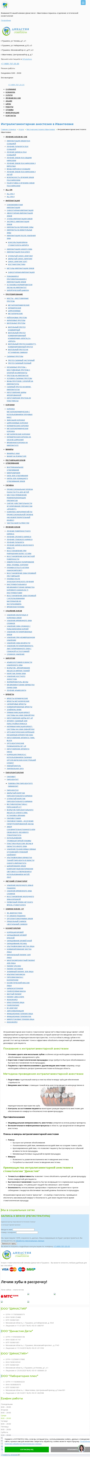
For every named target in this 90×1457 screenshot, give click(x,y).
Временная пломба (15, 607)
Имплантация (13, 201)
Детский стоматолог (16, 881)
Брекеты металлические (18, 701)
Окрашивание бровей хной (19, 941)
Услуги (9, 95)
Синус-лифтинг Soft (17, 261)
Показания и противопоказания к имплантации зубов (17, 279)
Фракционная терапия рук (19, 1016)
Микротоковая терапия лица (20, 1019)
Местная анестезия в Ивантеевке (40, 129)
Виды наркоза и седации (18, 169)
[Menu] (83, 2)
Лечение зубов (13, 527)
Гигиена (10, 485)
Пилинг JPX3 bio (14, 966)
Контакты (11, 116)
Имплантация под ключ (18, 252)
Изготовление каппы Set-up (20, 718)
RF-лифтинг (12, 1008)
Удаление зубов (14, 611)
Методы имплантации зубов (20, 268)
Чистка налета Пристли (18, 523)
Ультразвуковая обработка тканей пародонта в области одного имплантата (20, 860)
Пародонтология (15, 773)
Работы (9, 107)
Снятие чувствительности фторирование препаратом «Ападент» (19, 506)
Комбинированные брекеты (19, 707)
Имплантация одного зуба (19, 249)
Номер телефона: (8, 1232)
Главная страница (8, 129)
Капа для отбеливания (17, 476)
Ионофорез (12, 1022)
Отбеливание (12, 463)
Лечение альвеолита (16, 690)
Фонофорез (12, 1000)
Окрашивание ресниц (17, 943)
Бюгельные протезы (16, 323)
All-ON (9, 190)
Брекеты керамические (17, 698)
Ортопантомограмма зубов (20, 918)
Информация (12, 113)
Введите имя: (6, 1229)
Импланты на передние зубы (20, 227)
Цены (8, 104)
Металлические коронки (18, 434)
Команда (10, 92)
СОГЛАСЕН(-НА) (26, 1449)
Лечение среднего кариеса (19, 537)
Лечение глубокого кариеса (19, 539)
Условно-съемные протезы (19, 378)
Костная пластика (16, 264)
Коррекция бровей (15, 932)
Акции (9, 101)
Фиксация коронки (16, 420)
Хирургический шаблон (18, 290)
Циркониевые (14, 311)
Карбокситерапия (15, 988)
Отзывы (9, 110)
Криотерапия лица (15, 1002)
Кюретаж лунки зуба (16, 673)
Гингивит (11, 777)
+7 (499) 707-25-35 (10, 64)
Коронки (10, 405)
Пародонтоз (12, 790)
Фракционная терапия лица (20, 1014)
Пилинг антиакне (15, 969)
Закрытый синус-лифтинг (20, 259)
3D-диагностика (14, 913)
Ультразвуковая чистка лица (20, 946)
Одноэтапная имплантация (20, 210)
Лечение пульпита (15, 542)
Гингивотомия (14, 818)
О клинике (11, 89)
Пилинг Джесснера (15, 997)
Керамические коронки (18, 426)
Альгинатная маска (16, 974)
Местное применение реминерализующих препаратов (17, 498)
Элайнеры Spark (14, 710)
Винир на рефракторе (16, 456)
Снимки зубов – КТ (15, 909)
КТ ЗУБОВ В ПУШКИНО (16, 916)
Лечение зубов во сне (16, 137)
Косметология (13, 928)
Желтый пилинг (14, 994)
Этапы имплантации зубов (19, 219)
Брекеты (10, 694)
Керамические (14, 308)
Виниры (9, 449)
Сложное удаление (15, 654)
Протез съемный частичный (21, 360)
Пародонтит (13, 779)
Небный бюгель (14, 766)
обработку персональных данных (30, 1241)
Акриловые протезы (16, 320)
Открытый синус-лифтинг (20, 256)
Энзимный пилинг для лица (20, 971)
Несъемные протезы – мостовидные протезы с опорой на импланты (18, 370)
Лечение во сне (13, 98)
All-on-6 (10, 197)
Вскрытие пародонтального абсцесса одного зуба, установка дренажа (20, 813)
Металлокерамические (19, 305)
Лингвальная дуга (15, 768)
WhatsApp (27, 59)
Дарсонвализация (15, 1011)
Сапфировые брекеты (16, 704)
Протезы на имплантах (17, 375)
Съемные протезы (15, 356)
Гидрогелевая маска (16, 991)
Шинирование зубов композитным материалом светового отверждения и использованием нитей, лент (20, 871)
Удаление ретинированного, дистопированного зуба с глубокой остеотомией (20, 648)
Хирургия (10, 658)
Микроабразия (13, 473)
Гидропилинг (13, 1005)
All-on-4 (10, 194)
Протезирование (14, 294)
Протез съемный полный (19, 363)
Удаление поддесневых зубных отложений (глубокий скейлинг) (21, 852)
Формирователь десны (17, 682)
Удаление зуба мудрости (18, 643)
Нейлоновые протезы (17, 317)
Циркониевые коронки (17, 423)
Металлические (15, 313)
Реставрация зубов (15, 460)
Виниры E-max (13, 453)
